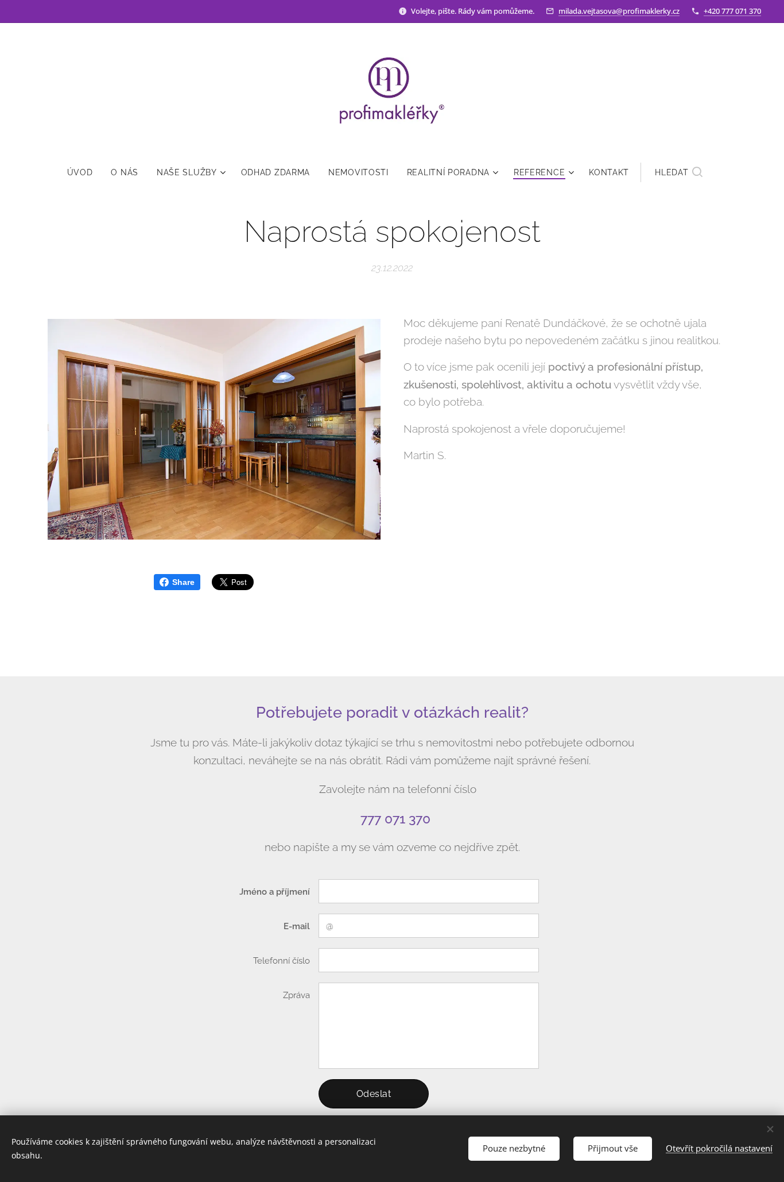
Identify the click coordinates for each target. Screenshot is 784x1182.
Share (183, 582)
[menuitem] (84, 172)
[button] (679, 172)
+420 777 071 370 (732, 11)
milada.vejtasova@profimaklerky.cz (619, 11)
